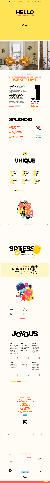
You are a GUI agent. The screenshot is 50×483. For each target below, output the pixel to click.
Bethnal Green (25, 398)
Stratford (25, 407)
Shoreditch (25, 406)
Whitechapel (25, 412)
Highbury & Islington (25, 402)
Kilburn (25, 403)
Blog (10, 462)
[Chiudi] (49, 481)
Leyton (25, 404)
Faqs (10, 460)
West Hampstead (25, 411)
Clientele (10, 461)
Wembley (25, 410)
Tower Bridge (25, 408)
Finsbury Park (25, 399)
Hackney (25, 400)
